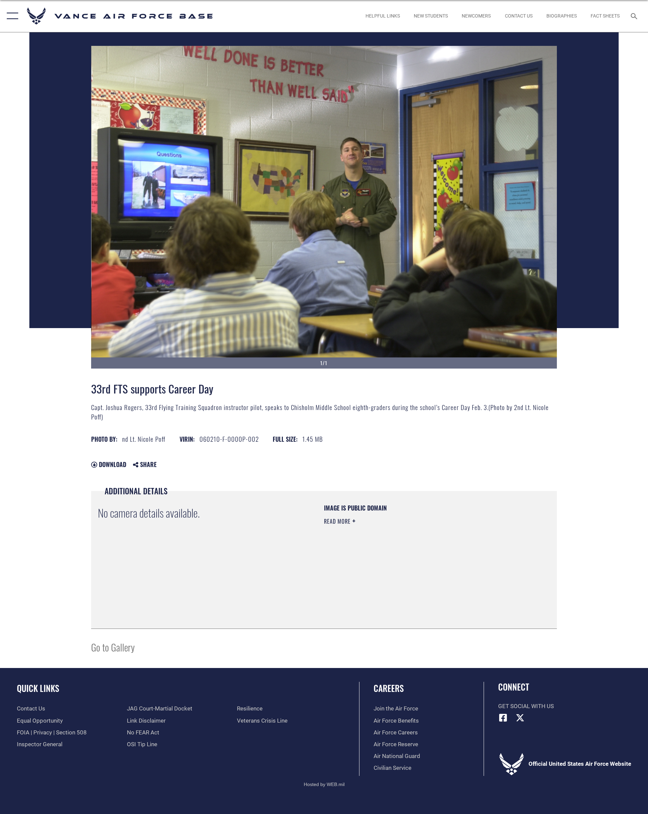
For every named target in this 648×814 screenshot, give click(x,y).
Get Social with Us (526, 706)
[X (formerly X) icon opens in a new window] (520, 718)
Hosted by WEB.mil (324, 784)
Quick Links (38, 688)
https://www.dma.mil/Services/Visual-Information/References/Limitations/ (403, 564)
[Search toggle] (634, 16)
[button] (11, 16)
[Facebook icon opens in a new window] (503, 718)
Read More (338, 521)
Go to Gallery (113, 647)
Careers (389, 688)
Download (111, 464)
